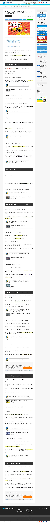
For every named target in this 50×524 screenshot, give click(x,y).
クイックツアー (19, 512)
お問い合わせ (27, 508)
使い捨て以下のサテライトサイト (12, 41)
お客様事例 (38, 90)
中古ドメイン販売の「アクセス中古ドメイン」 (9, 0)
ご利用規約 (27, 509)
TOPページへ (30, 370)
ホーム (18, 508)
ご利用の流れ (19, 509)
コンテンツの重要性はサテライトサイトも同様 (14, 42)
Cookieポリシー (28, 511)
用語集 (39, 86)
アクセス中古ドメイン (8, 521)
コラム (18, 510)
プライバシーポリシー (29, 510)
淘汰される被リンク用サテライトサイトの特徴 (13, 40)
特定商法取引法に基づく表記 (29, 512)
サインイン (36, 0)
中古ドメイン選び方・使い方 (41, 92)
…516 (25, 3)
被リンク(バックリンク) (41, 84)
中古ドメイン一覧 (42, 15)
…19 (29, 3)
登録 (39, 17)
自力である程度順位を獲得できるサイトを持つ (14, 46)
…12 (34, 3)
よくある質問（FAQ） (20, 511)
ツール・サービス (40, 85)
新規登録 (39, 0)
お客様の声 (38, 91)
